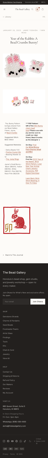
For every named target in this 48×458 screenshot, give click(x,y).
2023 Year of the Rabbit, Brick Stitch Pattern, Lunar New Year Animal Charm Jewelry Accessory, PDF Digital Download (34, 166)
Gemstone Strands (11, 316)
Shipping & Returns (11, 376)
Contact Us (7, 372)
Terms (12, 454)
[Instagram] (4, 441)
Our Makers (8, 384)
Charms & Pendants (11, 321)
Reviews (6, 388)
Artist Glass (8, 333)
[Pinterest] (16, 441)
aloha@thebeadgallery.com (14, 426)
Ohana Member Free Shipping (12, 2)
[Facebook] (8, 441)
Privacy (5, 454)
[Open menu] (4, 9)
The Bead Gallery (22, 9)
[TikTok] (25, 441)
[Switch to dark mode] (30, 441)
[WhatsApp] (21, 441)
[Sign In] (37, 9)
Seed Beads (8, 325)
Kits (4, 346)
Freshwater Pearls (10, 329)
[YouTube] (12, 441)
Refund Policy (9, 380)
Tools (5, 342)
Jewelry (6, 354)
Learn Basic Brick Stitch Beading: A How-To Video (32, 180)
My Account (8, 393)
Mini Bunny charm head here (34, 128)
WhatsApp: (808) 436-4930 (14, 422)
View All (6, 358)
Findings (6, 337)
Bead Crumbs (12, 133)
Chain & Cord (8, 350)
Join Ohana (38, 301)
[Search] (32, 9)
